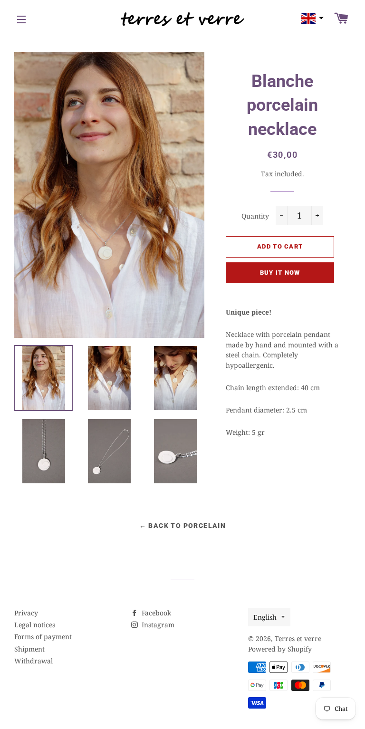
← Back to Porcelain (182, 525)
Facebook (155, 612)
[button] (311, 18)
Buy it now (280, 272)
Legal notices (34, 624)
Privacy (26, 612)
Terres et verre (298, 638)
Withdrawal (33, 660)
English (265, 617)
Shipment (29, 648)
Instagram (157, 624)
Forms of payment (43, 636)
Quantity (255, 216)
